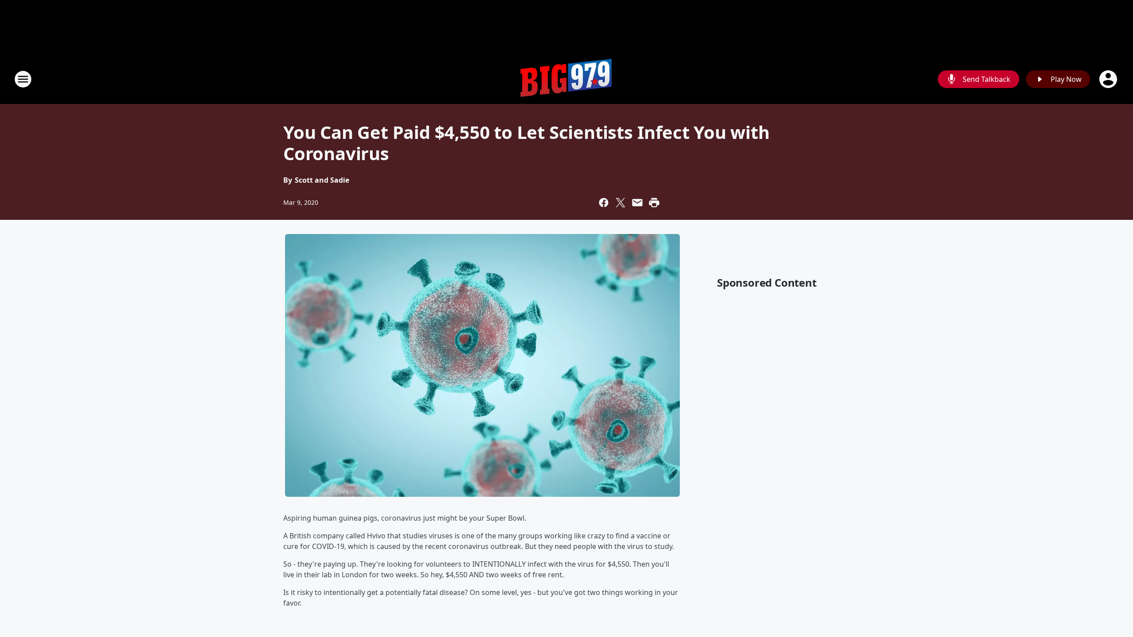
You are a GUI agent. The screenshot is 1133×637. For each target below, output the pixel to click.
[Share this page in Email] (637, 202)
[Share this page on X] (620, 202)
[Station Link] (566, 79)
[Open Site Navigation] (23, 79)
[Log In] (1109, 79)
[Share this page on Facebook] (603, 202)
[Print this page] (654, 202)
